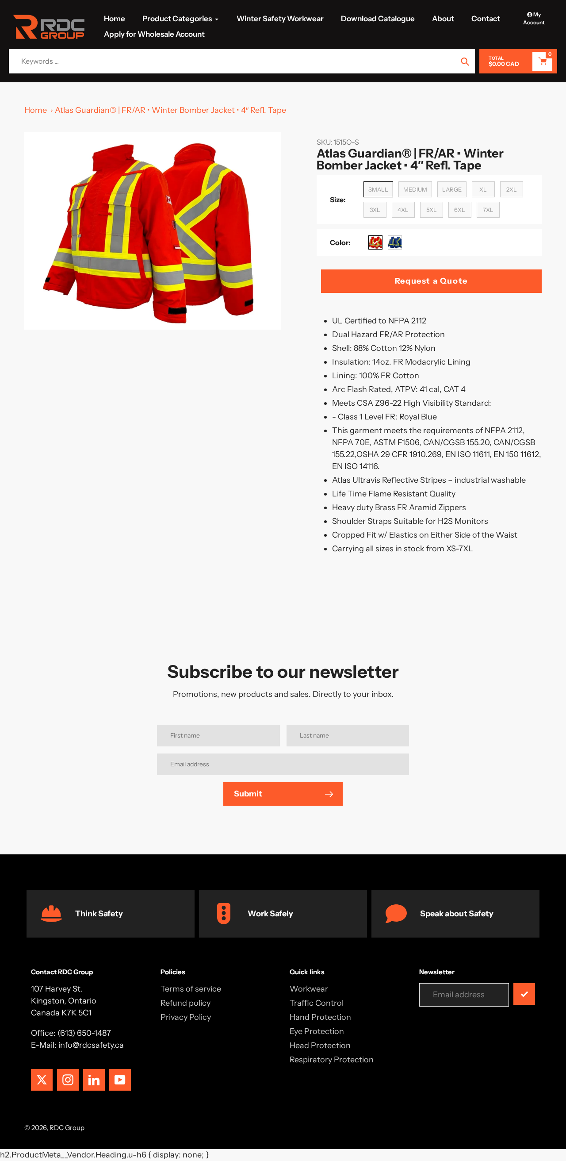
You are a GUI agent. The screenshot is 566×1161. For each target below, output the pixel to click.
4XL (403, 209)
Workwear (309, 989)
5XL (431, 209)
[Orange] (375, 242)
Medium (415, 189)
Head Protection (320, 1045)
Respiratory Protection (332, 1060)
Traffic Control (317, 1003)
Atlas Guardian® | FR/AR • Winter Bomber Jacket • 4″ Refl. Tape (170, 110)
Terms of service (191, 989)
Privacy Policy (186, 1017)
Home (35, 110)
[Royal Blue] (395, 242)
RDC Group (67, 1127)
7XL (488, 209)
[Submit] (524, 994)
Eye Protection (317, 1031)
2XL (511, 189)
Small (378, 189)
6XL (459, 209)
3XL (375, 209)
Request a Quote (431, 281)
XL (483, 189)
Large (452, 189)
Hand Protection (320, 1017)
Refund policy (185, 1003)
